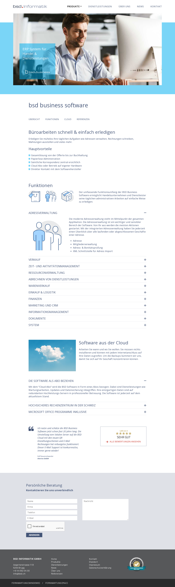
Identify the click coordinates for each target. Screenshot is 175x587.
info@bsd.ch (19, 573)
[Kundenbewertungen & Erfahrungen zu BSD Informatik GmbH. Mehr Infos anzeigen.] (136, 564)
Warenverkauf (39, 286)
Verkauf (34, 259)
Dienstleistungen (100, 6)
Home (54, 558)
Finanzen (35, 299)
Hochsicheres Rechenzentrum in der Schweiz (62, 405)
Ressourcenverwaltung (47, 273)
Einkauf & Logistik (42, 292)
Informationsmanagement (49, 312)
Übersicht (34, 119)
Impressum (94, 564)
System (34, 325)
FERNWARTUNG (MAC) (56, 582)
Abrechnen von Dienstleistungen (54, 279)
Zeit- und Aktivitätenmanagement (54, 266)
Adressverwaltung (43, 213)
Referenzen (83, 119)
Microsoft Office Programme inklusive (58, 412)
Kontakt (156, 6)
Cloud (67, 119)
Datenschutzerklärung (100, 567)
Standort (93, 561)
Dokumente (37, 318)
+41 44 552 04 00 (21, 570)
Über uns (55, 570)
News (140, 6)
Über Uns (124, 6)
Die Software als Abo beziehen (51, 381)
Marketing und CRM (43, 305)
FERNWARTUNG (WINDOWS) (26, 582)
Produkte (73, 6)
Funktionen (52, 119)
